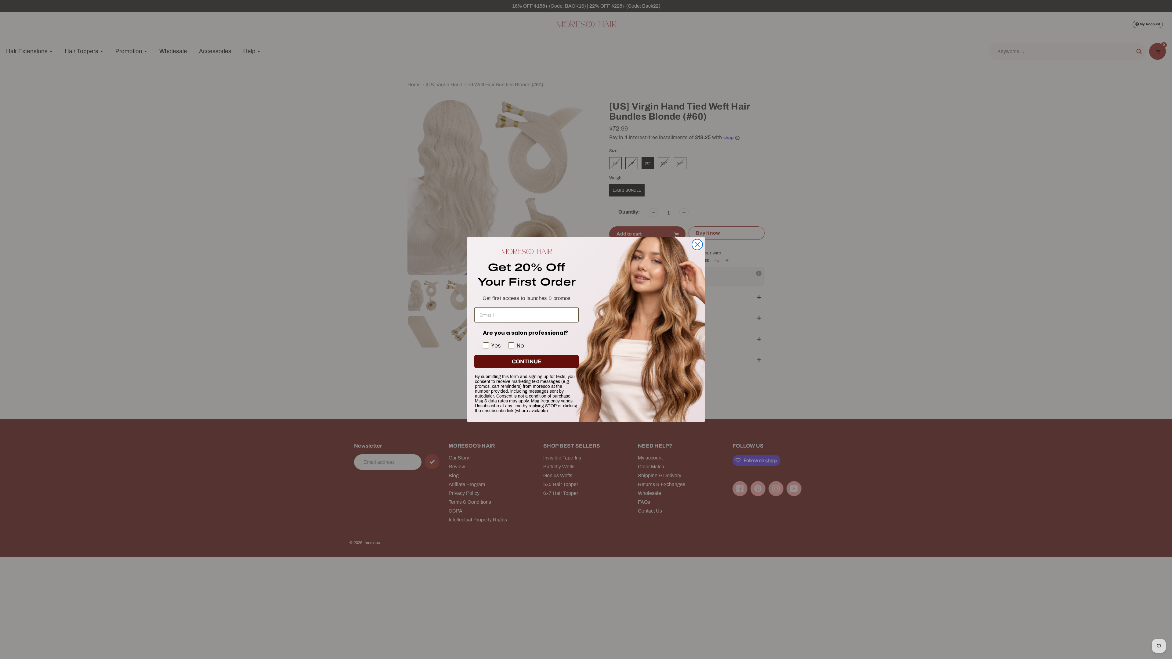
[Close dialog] (697, 244)
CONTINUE (526, 361)
